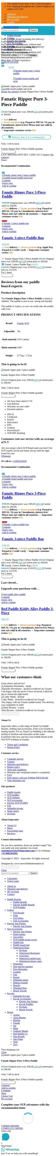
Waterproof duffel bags (30, 958)
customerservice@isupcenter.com (18, 850)
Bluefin (16, 1020)
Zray (15, 1044)
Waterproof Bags (21, 947)
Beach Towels (20, 990)
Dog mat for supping (23, 966)
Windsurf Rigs (20, 988)
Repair (16, 977)
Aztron (16, 1015)
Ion (14, 1025)
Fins (15, 974)
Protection (18, 964)
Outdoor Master (20, 1031)
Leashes (17, 972)
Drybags (23, 950)
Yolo (15, 1042)
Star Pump (18, 1039)
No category (14, 91)
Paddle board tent (21, 945)
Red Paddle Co (20, 1033)
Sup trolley (18, 937)
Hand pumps (19, 934)
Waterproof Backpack (29, 953)
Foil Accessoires (21, 921)
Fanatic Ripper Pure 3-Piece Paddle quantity (22, 149)
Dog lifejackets (20, 969)
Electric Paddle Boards (24, 904)
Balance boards (20, 982)
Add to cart (7, 275)
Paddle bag (18, 942)
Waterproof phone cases (30, 961)
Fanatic (16, 1023)
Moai (15, 1028)
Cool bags (24, 956)
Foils (15, 915)
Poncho (16, 985)
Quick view (7, 183)
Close (4, 870)
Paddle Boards (20, 902)
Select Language (10, 714)
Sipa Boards (19, 1036)
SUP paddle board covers (25, 939)
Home (4, 91)
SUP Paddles (19, 907)
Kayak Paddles (26, 1004)
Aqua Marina (19, 1017)
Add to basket (8, 152)
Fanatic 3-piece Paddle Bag (23, 238)
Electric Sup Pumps (22, 926)
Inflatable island (20, 980)
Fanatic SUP (23, 323)
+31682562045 (19, 461)
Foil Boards (18, 913)
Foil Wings (18, 918)
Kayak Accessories (22, 999)
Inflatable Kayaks (21, 996)
